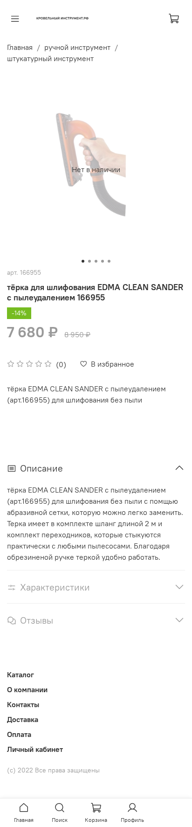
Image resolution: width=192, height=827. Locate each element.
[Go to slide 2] (89, 261)
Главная (20, 47)
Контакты (23, 704)
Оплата (19, 734)
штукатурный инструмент (50, 58)
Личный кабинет (35, 749)
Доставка (22, 719)
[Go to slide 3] (96, 261)
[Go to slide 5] (109, 261)
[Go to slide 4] (102, 261)
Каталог (20, 674)
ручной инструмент (77, 47)
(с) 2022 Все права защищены (53, 770)
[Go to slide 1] (83, 261)
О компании (27, 689)
